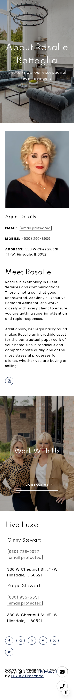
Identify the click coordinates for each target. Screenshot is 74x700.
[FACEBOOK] (9, 640)
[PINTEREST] (9, 652)
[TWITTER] (54, 640)
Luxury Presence (27, 675)
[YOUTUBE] (43, 640)
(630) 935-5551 (23, 597)
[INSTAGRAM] (9, 381)
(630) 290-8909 (36, 238)
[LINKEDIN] (32, 640)
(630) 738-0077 (23, 551)
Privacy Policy (54, 671)
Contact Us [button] (37, 485)
